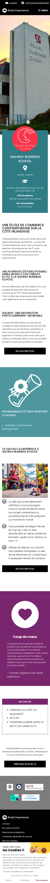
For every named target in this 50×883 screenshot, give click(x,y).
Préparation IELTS (25, 764)
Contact (6, 823)
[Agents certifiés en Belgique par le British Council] (14, 797)
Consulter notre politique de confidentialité (18, 872)
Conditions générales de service (17, 836)
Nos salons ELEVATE (11, 828)
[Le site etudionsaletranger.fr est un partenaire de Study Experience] (30, 797)
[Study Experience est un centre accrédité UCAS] (34, 787)
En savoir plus (25, 351)
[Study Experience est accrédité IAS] (19, 787)
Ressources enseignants (13, 832)
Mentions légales (10, 840)
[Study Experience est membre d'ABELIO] (10, 787)
